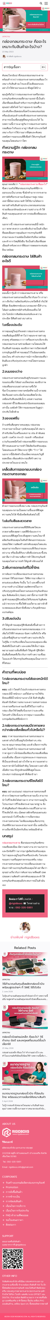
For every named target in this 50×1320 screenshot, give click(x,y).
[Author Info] (25, 932)
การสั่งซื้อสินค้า (14, 1191)
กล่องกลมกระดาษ (11, 842)
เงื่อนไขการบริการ (16, 1205)
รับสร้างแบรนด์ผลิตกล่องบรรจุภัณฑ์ (25, 1182)
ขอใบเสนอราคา (14, 1220)
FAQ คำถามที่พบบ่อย (17, 1215)
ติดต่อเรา (11, 1224)
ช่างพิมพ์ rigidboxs (14, 56)
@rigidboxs (15, 903)
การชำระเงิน (13, 1196)
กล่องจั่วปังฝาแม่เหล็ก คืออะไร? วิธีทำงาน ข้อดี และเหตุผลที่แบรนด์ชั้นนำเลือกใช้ (24, 1040)
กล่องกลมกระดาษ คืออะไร (33, 184)
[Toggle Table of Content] (42, 67)
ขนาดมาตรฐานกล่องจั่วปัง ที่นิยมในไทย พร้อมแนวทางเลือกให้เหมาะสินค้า (24, 1095)
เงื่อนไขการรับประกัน (17, 1210)
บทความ (6, 36)
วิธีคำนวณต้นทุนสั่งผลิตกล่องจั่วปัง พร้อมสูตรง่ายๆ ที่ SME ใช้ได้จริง (23, 985)
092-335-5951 (24, 907)
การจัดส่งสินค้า (14, 1201)
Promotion (12, 1187)
